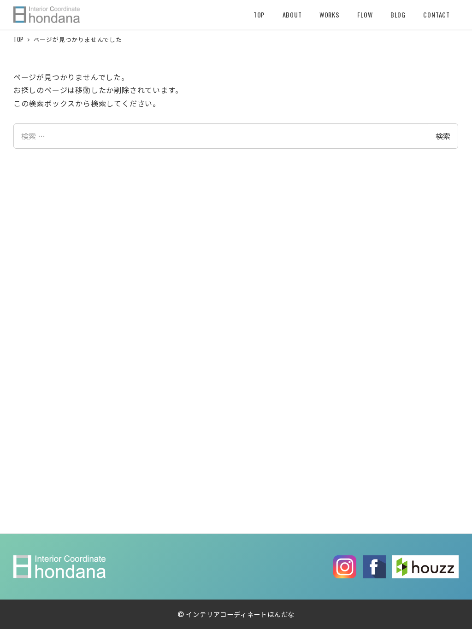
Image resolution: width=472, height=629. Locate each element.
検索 (443, 135)
